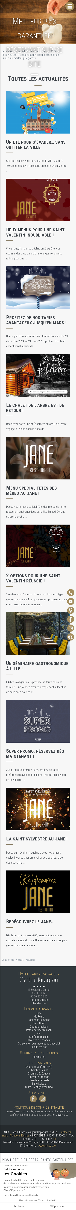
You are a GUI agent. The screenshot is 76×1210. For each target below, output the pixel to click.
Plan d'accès (39, 1003)
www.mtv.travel (47, 1145)
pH (54, 1139)
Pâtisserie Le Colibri (39, 1020)
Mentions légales (19, 1135)
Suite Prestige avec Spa (39, 1087)
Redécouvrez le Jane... (30, 921)
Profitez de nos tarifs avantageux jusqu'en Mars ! (36, 320)
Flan (39, 1033)
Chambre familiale (39, 1080)
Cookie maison (39, 1047)
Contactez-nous (39, 1000)
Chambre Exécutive (39, 1073)
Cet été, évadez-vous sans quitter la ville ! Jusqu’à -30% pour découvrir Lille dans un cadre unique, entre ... (36, 165)
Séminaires (39, 1057)
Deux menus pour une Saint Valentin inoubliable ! (35, 232)
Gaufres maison (39, 1026)
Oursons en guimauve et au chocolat (39, 1043)
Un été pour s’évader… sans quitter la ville (36, 145)
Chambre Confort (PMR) (38, 1066)
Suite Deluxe (39, 1083)
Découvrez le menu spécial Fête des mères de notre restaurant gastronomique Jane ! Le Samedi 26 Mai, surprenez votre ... (36, 511)
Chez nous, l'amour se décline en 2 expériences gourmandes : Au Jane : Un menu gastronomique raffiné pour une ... (34, 253)
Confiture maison (39, 1036)
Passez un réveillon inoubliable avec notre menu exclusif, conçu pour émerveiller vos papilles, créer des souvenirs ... (35, 857)
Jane (39, 1013)
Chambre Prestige (39, 1077)
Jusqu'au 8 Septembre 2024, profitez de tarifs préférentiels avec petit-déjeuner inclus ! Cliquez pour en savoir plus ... (36, 775)
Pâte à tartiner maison (39, 1030)
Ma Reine (39, 1016)
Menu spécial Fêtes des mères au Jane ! (31, 491)
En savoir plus (60, 1114)
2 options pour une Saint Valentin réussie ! (33, 578)
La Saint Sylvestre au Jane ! (37, 839)
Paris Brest (39, 1023)
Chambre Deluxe (39, 1070)
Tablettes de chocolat (39, 1040)
